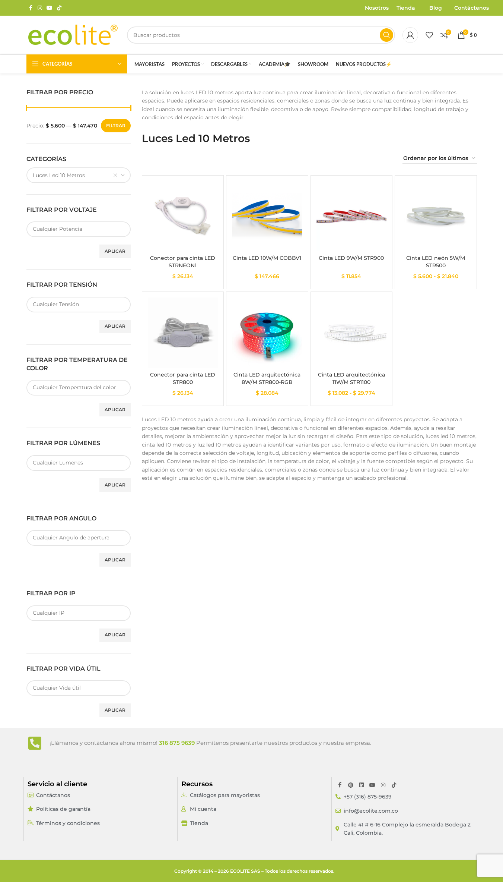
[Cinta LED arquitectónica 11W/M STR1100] (351, 332)
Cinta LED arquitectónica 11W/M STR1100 (351, 378)
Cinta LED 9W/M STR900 (351, 258)
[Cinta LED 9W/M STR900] (351, 216)
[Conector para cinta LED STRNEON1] (183, 216)
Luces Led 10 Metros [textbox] (59, 175)
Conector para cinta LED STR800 (182, 378)
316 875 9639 (177, 742)
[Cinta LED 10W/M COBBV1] (267, 216)
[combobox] (78, 175)
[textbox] (78, 229)
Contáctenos (471, 7)
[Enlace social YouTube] (49, 8)
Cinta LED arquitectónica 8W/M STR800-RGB (266, 378)
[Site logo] (73, 34)
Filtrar (115, 125)
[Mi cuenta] (410, 35)
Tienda (406, 7)
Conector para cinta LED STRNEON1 (182, 262)
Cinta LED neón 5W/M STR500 (435, 262)
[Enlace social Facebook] (30, 8)
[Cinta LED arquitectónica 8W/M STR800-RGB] (267, 332)
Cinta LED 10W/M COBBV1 (267, 258)
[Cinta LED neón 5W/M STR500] (436, 216)
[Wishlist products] (429, 35)
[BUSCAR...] (386, 35)
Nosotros (377, 7)
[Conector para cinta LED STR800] (183, 332)
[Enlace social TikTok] (59, 8)
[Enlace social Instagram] (39, 8)
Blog (435, 7)
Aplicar (115, 251)
